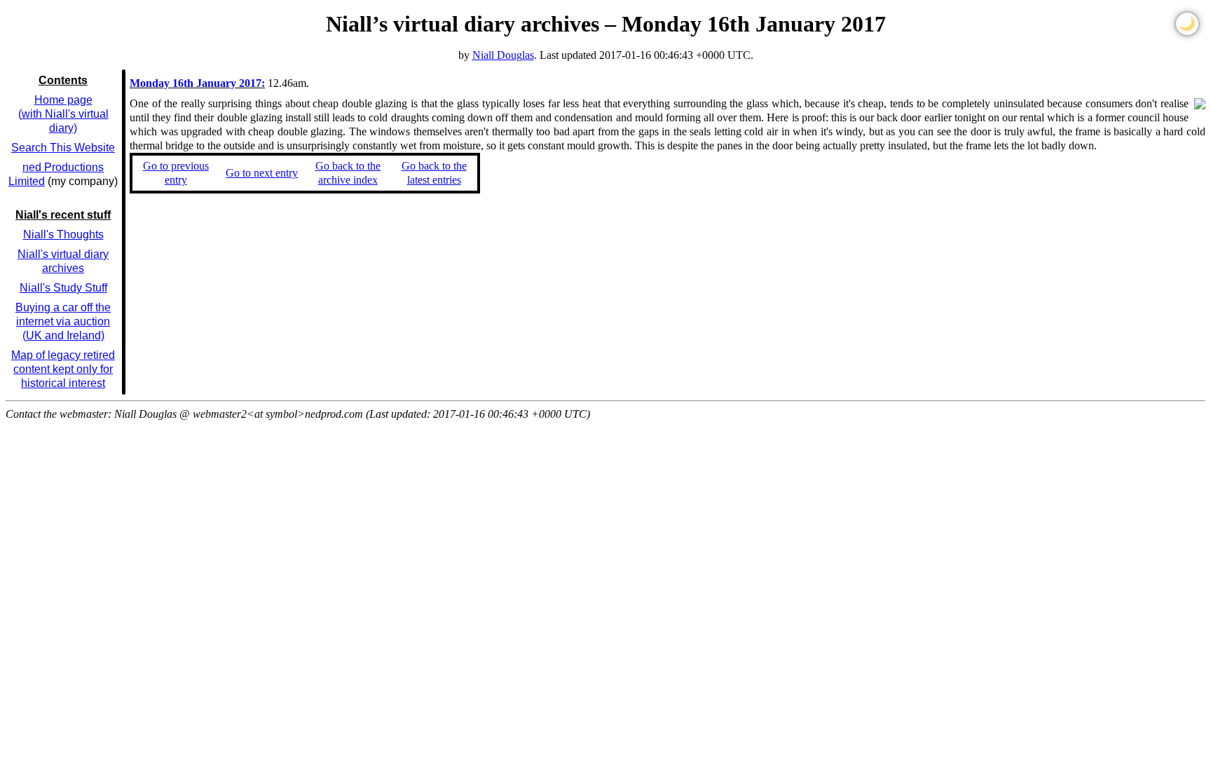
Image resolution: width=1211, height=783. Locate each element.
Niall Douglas (503, 55)
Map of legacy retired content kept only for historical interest (63, 369)
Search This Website (63, 148)
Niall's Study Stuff (63, 288)
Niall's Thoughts (63, 234)
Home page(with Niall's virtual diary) (63, 114)
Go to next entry (262, 173)
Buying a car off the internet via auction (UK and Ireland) (63, 321)
